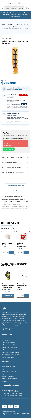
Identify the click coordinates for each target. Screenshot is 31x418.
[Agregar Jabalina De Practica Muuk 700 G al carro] (23, 295)
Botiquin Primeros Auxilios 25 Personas (23, 245)
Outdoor (4, 381)
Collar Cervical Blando (7, 244)
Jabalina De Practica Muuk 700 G (19, 285)
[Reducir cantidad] (3, 252)
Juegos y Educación (8, 376)
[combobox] (14, 8)
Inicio (3, 24)
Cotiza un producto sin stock (11, 355)
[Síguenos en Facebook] (12, 329)
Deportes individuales (9, 366)
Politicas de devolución (9, 350)
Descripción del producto (15, 185)
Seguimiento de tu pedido (10, 352)
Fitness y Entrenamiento (9, 379)
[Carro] (29, 8)
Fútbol (15, 26)
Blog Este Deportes (8, 357)
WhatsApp (9, 149)
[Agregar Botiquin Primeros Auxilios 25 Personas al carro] (26, 252)
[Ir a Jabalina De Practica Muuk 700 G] (20, 276)
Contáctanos (6, 340)
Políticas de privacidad (9, 345)
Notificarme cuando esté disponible (12, 144)
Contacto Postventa (8, 342)
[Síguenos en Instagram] (9, 329)
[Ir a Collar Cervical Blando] (8, 236)
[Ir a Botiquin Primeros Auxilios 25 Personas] (23, 236)
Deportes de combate (9, 371)
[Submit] (22, 8)
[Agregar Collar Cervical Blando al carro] (11, 252)
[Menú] (2, 8)
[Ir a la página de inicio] (15, 3)
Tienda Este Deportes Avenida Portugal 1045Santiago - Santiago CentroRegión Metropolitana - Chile (13, 392)
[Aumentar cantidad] (7, 252)
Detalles (15, 191)
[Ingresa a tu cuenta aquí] (26, 8)
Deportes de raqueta (8, 374)
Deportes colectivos (21, 24)
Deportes (10, 24)
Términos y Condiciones (9, 347)
